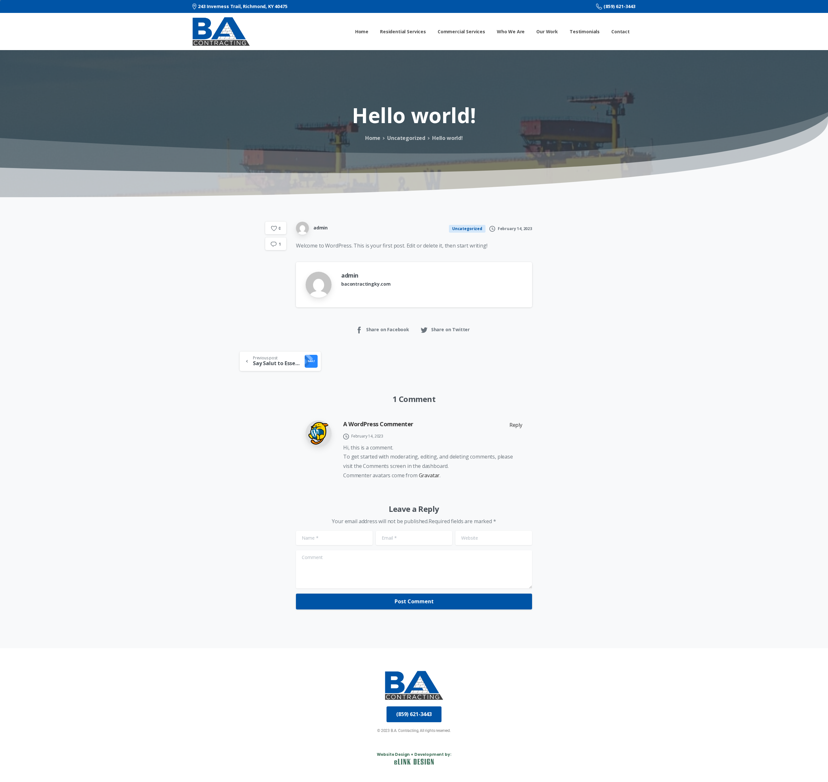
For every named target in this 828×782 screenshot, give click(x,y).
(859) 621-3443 (620, 6)
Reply (515, 424)
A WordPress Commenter (378, 424)
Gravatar (429, 475)
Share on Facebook (387, 329)
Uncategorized (406, 138)
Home (372, 138)
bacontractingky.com (366, 284)
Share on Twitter (450, 329)
